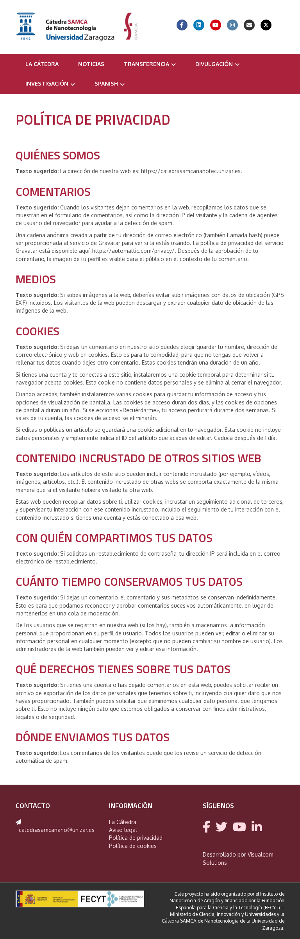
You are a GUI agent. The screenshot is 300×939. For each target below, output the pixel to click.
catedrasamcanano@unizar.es (57, 829)
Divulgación (214, 64)
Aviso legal (123, 829)
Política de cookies (133, 845)
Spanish (106, 83)
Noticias (91, 64)
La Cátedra (42, 64)
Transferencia (146, 64)
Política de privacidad (135, 837)
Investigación (46, 83)
